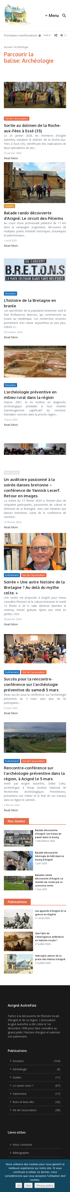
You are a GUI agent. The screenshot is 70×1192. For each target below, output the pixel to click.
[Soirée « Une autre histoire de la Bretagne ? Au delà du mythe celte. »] (35, 551)
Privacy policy (44, 1185)
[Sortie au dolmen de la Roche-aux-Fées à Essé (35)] (35, 95)
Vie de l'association (16, 118)
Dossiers (10, 293)
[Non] (65, 1176)
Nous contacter (22, 1144)
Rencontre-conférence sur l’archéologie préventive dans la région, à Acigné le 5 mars (34, 773)
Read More (11, 158)
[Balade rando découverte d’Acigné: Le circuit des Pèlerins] (35, 182)
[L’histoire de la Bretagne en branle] (35, 270)
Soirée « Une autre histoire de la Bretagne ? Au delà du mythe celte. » (34, 587)
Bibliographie (21, 1153)
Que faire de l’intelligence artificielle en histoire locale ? (49, 937)
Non (28, 1185)
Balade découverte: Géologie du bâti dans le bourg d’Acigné (49, 856)
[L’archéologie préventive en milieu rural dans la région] (35, 361)
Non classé (11, 472)
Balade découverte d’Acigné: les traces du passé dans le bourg (48, 834)
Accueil (8, 47)
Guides (9, 206)
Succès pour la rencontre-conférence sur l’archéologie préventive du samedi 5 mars (31, 684)
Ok (19, 1185)
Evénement (12, 575)
